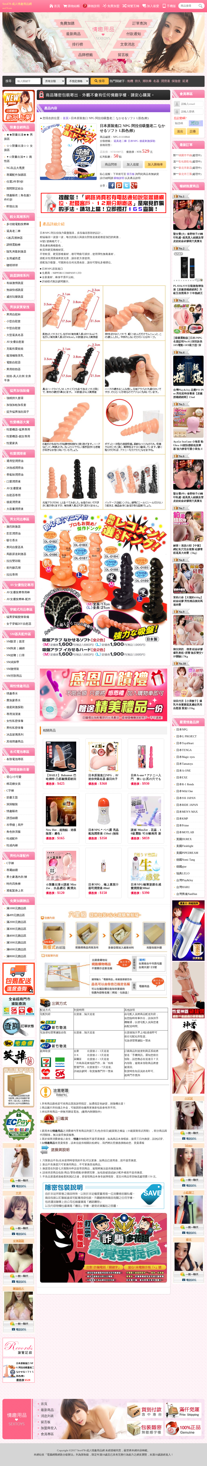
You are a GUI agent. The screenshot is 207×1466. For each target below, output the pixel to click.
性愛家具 (11, 443)
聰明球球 (11, 265)
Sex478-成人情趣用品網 (17, 5)
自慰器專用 (12, 495)
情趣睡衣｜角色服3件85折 (17, 197)
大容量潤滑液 (13, 508)
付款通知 (133, 34)
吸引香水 (11, 540)
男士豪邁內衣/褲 (15, 876)
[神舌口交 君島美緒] (188, 1057)
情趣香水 (11, 693)
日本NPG (133, 140)
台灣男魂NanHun (185, 894)
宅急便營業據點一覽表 (137, 1040)
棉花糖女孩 (12, 783)
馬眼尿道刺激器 (15, 554)
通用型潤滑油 (13, 460)
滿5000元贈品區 (15, 942)
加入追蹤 (133, 164)
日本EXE (181, 777)
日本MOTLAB (184, 832)
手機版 (171, 6)
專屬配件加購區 (15, 174)
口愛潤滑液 (12, 481)
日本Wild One (183, 791)
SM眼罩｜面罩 (14, 641)
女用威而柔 (12, 258)
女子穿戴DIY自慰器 (17, 623)
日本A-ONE (182, 770)
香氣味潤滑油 (13, 474)
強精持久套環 (13, 398)
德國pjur (180, 866)
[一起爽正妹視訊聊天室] (18, 1238)
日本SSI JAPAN (184, 798)
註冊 (193, 131)
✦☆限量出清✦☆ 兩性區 (18, 159)
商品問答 (111, 164)
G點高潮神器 (13, 237)
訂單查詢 (139, 23)
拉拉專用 (11, 574)
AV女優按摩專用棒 (17, 592)
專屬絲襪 (11, 870)
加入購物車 (155, 164)
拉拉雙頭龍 (12, 560)
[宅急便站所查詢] (18, 1043)
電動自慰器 (12, 362)
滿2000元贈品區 (15, 922)
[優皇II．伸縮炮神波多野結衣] (188, 931)
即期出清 (11, 206)
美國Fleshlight (183, 846)
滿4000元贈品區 (15, 935)
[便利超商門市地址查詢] (18, 1006)
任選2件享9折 (13, 181)
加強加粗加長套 (15, 404)
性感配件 (11, 838)
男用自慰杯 (12, 314)
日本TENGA (183, 750)
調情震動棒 (12, 244)
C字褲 (9, 790)
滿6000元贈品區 (15, 949)
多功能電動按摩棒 (16, 224)
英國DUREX (183, 839)
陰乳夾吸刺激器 (15, 251)
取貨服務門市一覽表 (101, 1071)
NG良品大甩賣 (14, 167)
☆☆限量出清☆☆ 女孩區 (18, 148)
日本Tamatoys (183, 763)
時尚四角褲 (12, 883)
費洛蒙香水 (12, 700)
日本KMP (181, 818)
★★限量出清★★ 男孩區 (18, 136)
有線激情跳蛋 (13, 283)
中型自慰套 (12, 328)
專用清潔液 (12, 714)
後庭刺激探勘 (13, 707)
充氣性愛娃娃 (13, 348)
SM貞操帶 (11, 662)
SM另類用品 (13, 675)
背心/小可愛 (12, 776)
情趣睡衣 (11, 811)
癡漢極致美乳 (13, 355)
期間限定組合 (13, 188)
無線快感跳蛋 (13, 289)
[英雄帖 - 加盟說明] (18, 1058)
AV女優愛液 (12, 488)
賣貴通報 (139, 1142)
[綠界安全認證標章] (18, 1125)
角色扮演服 (12, 831)
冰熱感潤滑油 (13, 467)
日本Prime (181, 825)
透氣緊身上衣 (13, 890)
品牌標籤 (85, 55)
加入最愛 (153, 6)
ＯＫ (76, 1055)
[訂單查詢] (18, 1027)
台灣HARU (182, 887)
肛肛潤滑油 (12, 533)
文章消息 (127, 44)
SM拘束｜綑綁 (14, 648)
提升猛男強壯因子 (16, 411)
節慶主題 (11, 797)
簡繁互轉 (133, 6)
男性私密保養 (13, 727)
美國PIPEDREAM (186, 852)
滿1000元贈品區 (15, 908)
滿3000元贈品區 (15, 928)
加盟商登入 (49, 1428)
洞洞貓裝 (11, 804)
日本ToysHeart (184, 743)
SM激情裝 (11, 668)
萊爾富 (78, 1059)
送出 (180, 131)
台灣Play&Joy (183, 880)
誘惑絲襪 (11, 818)
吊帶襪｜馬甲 (13, 824)
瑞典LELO (181, 873)
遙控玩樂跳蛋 (13, 296)
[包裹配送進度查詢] (18, 979)
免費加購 (67, 23)
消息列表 (47, 1416)
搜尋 (102, 81)
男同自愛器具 (13, 547)
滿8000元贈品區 (15, 956)
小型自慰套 (12, 321)
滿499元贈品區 (14, 915)
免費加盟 (113, 6)
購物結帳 (74, 6)
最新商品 (73, 34)
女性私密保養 (13, 720)
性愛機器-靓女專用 (17, 436)
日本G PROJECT (185, 736)
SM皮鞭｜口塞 (14, 655)
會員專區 (47, 1434)
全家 (76, 1050)
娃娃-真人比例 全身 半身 (17, 378)
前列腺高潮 (12, 567)
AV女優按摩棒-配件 (17, 599)
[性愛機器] (188, 990)
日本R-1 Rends (184, 784)
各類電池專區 (13, 759)
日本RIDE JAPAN (186, 804)
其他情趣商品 (13, 741)
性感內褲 (11, 845)
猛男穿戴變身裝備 (16, 616)
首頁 (57, 6)
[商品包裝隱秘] (18, 1088)
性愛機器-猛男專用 (17, 429)
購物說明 (94, 6)
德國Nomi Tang (184, 859)
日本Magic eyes (184, 756)
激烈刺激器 (12, 526)
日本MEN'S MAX (186, 811)
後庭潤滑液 (12, 502)
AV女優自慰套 (14, 341)
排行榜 (77, 44)
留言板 (123, 55)
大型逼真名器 (13, 335)
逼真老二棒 (12, 231)
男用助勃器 (12, 369)
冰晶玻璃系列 (13, 734)
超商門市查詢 (132, 1075)
